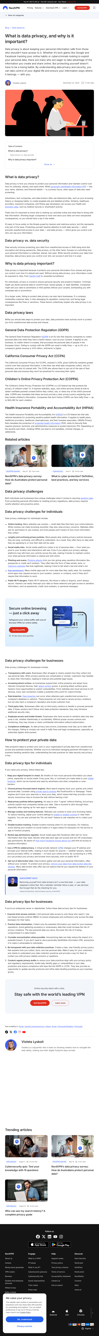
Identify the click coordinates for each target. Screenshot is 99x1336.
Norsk (54, 1026)
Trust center (33, 1285)
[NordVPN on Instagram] (19, 1032)
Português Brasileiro (65, 1026)
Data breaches (29, 696)
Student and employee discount (14, 1282)
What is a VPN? (34, 1258)
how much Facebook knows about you (53, 840)
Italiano (48, 1026)
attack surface (45, 686)
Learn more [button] (60, 1003)
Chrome (80, 1315)
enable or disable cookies (65, 814)
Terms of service (61, 1272)
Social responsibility (36, 1281)
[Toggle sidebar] (94, 8)
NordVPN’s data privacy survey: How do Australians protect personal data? (26, 480)
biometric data (11, 207)
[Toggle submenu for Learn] (68, 8)
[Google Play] (60, 1244)
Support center (57, 1258)
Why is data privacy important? (22, 159)
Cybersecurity (58, 471)
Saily (84, 1285)
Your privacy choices (59, 1267)
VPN (61, 848)
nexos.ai (84, 1289)
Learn (65, 8)
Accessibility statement (61, 1276)
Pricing (30, 8)
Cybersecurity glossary (37, 1272)
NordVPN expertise (13, 471)
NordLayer (84, 1263)
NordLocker (84, 1272)
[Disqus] (49, 1089)
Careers (14, 1263)
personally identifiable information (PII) (68, 186)
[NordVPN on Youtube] (23, 1032)
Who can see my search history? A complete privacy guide (25, 1213)
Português (78, 1026)
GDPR (45, 336)
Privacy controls (24, 1326)
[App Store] (38, 1244)
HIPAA (59, 414)
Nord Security (84, 1258)
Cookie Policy (25, 1312)
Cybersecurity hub (35, 1276)
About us (8, 1258)
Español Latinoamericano (34, 1026)
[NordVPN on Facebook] (15, 1032)
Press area (32, 1290)
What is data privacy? (18, 151)
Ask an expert (57, 1285)
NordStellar (84, 1276)
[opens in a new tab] (38, 1237)
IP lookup (32, 1263)
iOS (67, 1315)
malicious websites (16, 566)
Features (38, 8)
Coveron (84, 1281)
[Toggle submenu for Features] (43, 8)
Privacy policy (61, 1263)
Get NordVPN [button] (82, 8)
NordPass (84, 1267)
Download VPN (52, 8)
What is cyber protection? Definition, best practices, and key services (72, 478)
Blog (7, 28)
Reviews (8, 1276)
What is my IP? (34, 1267)
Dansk (21, 1026)
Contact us (55, 1281)
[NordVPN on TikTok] (6, 1032)
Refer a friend (10, 1292)
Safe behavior (18, 28)
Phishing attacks (35, 560)
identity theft (34, 276)
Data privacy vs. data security (22, 155)
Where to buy (10, 1288)
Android (53, 1315)
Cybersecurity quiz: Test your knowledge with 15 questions (22, 1168)
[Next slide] (92, 1313)
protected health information (48, 423)
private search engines (46, 791)
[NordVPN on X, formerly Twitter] (10, 1032)
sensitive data (87, 498)
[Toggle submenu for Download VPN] (60, 8)
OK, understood (24, 1319)
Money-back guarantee (14, 1267)
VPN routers (10, 1272)
